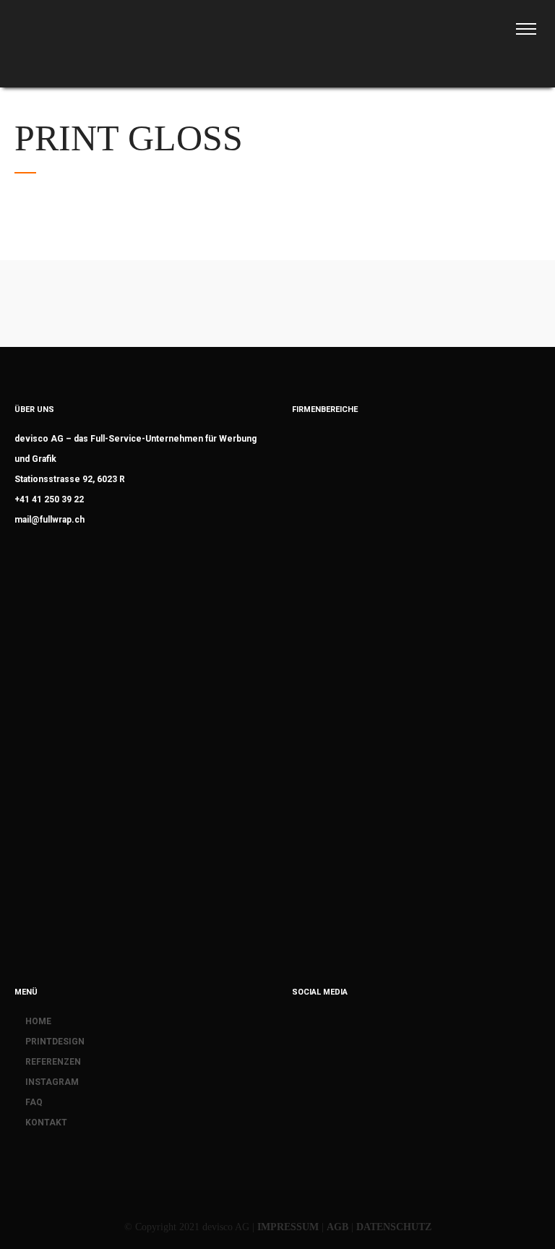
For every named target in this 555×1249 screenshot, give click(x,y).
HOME (38, 1021)
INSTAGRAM (52, 1082)
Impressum (288, 1227)
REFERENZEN (53, 1062)
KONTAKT (46, 1122)
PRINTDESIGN (55, 1041)
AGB (337, 1227)
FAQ (34, 1102)
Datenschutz (393, 1227)
